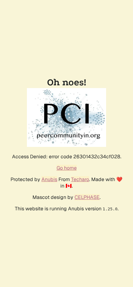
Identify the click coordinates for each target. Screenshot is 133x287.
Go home (67, 168)
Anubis (49, 179)
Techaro (80, 179)
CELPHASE (87, 197)
